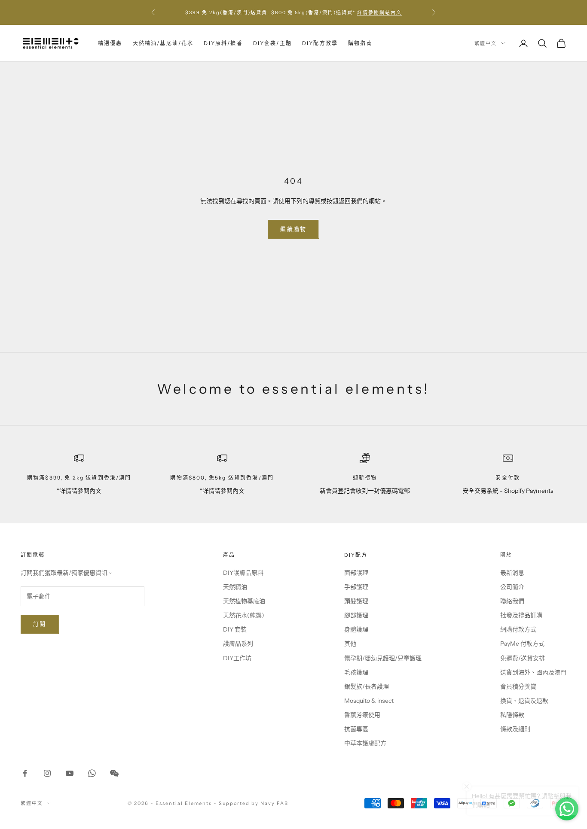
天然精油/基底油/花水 (163, 43)
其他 (350, 643)
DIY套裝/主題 (272, 43)
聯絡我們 (512, 601)
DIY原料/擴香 (223, 43)
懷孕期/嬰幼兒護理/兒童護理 (383, 658)
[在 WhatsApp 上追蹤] (92, 773)
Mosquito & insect (369, 700)
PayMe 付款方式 (522, 643)
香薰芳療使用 (362, 715)
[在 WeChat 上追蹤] (114, 773)
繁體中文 (485, 43)
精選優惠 (110, 43)
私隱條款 (512, 715)
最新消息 (512, 573)
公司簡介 (512, 587)
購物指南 (360, 43)
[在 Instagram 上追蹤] (47, 773)
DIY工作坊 (237, 658)
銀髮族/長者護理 (366, 686)
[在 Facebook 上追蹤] (25, 773)
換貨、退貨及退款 (524, 700)
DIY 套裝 (235, 629)
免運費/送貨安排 (522, 658)
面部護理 (356, 573)
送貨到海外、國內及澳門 (533, 672)
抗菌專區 (356, 729)
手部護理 (356, 587)
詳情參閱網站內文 (379, 12)
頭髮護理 (356, 601)
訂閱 (39, 623)
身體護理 (356, 629)
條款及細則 (515, 729)
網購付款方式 (518, 629)
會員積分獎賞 (518, 686)
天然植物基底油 (244, 601)
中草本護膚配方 (365, 743)
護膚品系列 (238, 643)
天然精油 (235, 587)
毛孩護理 (356, 672)
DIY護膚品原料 (243, 573)
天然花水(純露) (243, 615)
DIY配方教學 (320, 43)
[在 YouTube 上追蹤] (69, 773)
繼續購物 (293, 228)
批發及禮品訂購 (521, 615)
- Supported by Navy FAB (251, 803)
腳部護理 (356, 615)
